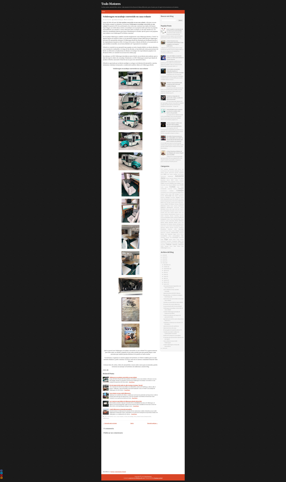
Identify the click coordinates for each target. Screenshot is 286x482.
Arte (162, 174)
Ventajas (166, 246)
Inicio (103, 11)
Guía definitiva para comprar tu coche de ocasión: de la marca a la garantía (174, 111)
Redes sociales (172, 230)
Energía (168, 197)
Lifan (169, 212)
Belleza (182, 178)
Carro (114, 416)
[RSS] (1, 478)
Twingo (175, 242)
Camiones (182, 180)
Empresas (163, 197)
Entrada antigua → (152, 423)
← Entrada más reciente (110, 423)
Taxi (171, 237)
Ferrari (170, 199)
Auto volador (170, 174)
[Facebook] (1, 470)
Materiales (163, 217)
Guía (179, 202)
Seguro (174, 234)
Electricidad (168, 195)
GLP (167, 202)
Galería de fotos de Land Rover (171, 326)
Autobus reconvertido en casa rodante (173, 302)
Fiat (173, 199)
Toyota (170, 239)
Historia (181, 204)
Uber (179, 242)
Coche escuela (164, 187)
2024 (163, 259)
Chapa (182, 183)
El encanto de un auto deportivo (171, 304)
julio (165, 272)
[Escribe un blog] (105, 370)
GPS (169, 202)
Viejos (182, 246)
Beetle (179, 178)
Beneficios (163, 180)
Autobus (175, 174)
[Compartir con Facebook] (107, 370)
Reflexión (177, 230)
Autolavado (170, 176)
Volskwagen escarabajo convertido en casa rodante (127, 16)
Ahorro (179, 169)
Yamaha (169, 247)
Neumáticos (163, 224)
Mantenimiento (171, 214)
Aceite (176, 169)
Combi (182, 187)
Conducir (171, 190)
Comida (175, 188)
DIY (173, 194)
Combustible (163, 188)
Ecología (177, 194)
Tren (183, 241)
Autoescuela (163, 176)
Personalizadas (176, 225)
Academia (166, 169)
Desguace (163, 194)
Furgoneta (166, 200)
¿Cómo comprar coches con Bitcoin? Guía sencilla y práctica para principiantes (174, 124)
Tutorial (172, 242)
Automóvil (110, 416)
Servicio (182, 234)
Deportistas (175, 192)
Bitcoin (168, 180)
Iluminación (181, 205)
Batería (175, 178)
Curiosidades (163, 192)
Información (176, 207)
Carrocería (167, 183)
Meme (171, 219)
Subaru (169, 235)
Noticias (170, 224)
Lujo (183, 212)
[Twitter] (1, 473)
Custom (171, 192)
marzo (165, 280)
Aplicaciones (171, 172)
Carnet (169, 181)
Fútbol (173, 200)
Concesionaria (164, 190)
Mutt (183, 222)
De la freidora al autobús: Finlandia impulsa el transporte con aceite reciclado (175, 71)
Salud (166, 234)
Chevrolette (163, 185)
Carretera (182, 181)
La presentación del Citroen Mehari (172, 306)
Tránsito (182, 239)
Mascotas (182, 215)
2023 (162, 169)
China (167, 185)
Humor (171, 205)
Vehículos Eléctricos (178, 244)
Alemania (177, 171)
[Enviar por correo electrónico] (103, 370)
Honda (168, 205)
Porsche (171, 227)
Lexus (166, 212)
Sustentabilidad (176, 235)
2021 (163, 348)
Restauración (147, 416)
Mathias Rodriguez (118, 19)
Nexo (168, 224)
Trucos (162, 242)
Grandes (172, 202)
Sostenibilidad (164, 235)
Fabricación (166, 199)
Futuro (176, 200)
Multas (179, 222)
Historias (163, 205)
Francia (162, 200)
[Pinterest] (1, 475)
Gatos (165, 202)
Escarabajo (130, 416)
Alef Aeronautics (170, 171)
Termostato (181, 237)
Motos (175, 222)
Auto (105, 416)
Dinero (166, 194)
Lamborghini (166, 210)
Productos (181, 227)
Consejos (180, 190)
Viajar (175, 246)
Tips (166, 239)
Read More (132, 382)
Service (178, 234)
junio (165, 274)
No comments (129, 19)
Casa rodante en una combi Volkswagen (120, 393)
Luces (180, 212)
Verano (171, 246)
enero (165, 284)
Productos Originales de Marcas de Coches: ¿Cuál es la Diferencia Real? (175, 97)
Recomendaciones (164, 230)
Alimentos (182, 171)
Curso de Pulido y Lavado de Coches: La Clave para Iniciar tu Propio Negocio (175, 57)
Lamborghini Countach (174, 210)
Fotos (182, 199)
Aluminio (166, 172)
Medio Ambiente (174, 217)
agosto (166, 270)
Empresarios (181, 195)
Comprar (181, 188)
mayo (165, 276)
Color (178, 187)
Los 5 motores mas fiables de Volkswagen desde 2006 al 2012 (125, 401)
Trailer (178, 239)
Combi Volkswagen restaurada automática (120, 409)
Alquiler (162, 172)
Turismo (169, 242)
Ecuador (162, 195)
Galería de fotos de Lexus (169, 328)
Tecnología (175, 237)
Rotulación (181, 232)
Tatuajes (167, 237)
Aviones (167, 178)
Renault (182, 230)
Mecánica (167, 217)
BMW (172, 180)
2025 (163, 257)
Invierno (167, 209)
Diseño (170, 194)
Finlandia (177, 199)
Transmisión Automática (166, 241)
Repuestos (168, 232)
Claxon (178, 185)
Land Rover (181, 210)
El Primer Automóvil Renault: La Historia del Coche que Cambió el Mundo (174, 84)
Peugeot (182, 225)
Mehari (168, 219)
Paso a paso (166, 225)
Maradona (167, 215)
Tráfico (174, 239)
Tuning (165, 242)
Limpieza (172, 212)
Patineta (171, 225)
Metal (182, 219)
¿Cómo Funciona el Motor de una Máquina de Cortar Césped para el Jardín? (175, 153)
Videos (178, 246)
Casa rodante (120, 416)
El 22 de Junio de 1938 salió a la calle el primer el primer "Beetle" (126, 385)
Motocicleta (171, 220)
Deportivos (181, 192)
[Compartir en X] (106, 370)
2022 (163, 263)
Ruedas (162, 234)
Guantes (176, 202)
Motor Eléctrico (179, 220)
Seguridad (170, 234)
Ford (180, 199)
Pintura (167, 227)
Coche (125, 416)
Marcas (171, 215)
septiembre (167, 268)
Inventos (163, 209)
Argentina (181, 172)
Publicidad (170, 229)
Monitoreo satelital (165, 220)
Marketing (176, 215)
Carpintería (173, 181)
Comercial (170, 188)
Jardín (176, 209)
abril (165, 278)
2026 (163, 255)
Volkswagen (106, 418)
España (178, 197)
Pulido (175, 229)
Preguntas (176, 227)
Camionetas (164, 181)
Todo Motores (111, 4)
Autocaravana (181, 174)
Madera (162, 214)
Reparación (163, 232)
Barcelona (172, 178)
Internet (182, 207)
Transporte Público (176, 241)
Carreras (177, 181)
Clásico (174, 185)
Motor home (140, 416)
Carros (172, 183)
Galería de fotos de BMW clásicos (171, 293)
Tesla (162, 239)
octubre (166, 266)
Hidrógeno (177, 204)
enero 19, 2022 (107, 19)
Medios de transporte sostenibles (172, 335)
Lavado (162, 212)
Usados (182, 243)
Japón (173, 209)
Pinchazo (163, 227)
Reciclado (181, 229)
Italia (171, 209)
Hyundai (175, 205)
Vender (162, 246)
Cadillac (176, 180)
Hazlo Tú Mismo (169, 204)
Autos (163, 178)
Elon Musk (175, 195)
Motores (171, 222)
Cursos (167, 192)
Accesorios (171, 169)
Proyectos (163, 229)
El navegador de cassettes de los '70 (172, 330)
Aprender (176, 172)
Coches (172, 187)
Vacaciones (163, 244)
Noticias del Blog (176, 224)
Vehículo (168, 244)
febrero (166, 282)
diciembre (166, 264)
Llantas (176, 212)
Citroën (170, 185)
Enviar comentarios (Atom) (118, 471)
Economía (182, 194)
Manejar (166, 214)
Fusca (135, 416)
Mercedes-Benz (177, 219)
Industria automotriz (167, 207)
